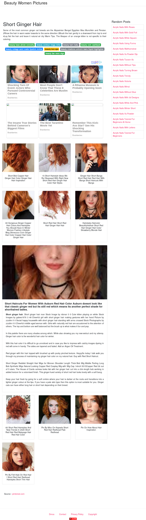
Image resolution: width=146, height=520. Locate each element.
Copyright (92, 514)
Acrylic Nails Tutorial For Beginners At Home (124, 120)
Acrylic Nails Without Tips (124, 64)
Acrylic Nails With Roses (124, 27)
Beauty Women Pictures (25, 2)
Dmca (51, 514)
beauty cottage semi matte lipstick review (24, 49)
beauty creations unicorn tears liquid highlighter (82, 49)
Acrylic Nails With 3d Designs (126, 97)
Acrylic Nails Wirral (121, 86)
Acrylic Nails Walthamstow (124, 48)
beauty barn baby (70, 44)
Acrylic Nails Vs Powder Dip (125, 54)
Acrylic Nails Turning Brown (125, 70)
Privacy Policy (77, 514)
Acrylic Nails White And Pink (125, 102)
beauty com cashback (90, 44)
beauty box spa (51, 49)
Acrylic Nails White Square (125, 37)
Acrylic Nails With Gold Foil (125, 32)
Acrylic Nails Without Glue (124, 92)
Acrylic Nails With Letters (124, 127)
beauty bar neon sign (54, 53)
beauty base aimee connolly (21, 44)
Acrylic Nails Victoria (122, 81)
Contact (62, 514)
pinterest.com (18, 493)
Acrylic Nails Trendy (122, 75)
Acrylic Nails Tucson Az (123, 59)
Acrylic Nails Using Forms (124, 43)
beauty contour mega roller (49, 44)
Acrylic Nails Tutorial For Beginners (124, 134)
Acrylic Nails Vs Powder (123, 113)
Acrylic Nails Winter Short (124, 108)
